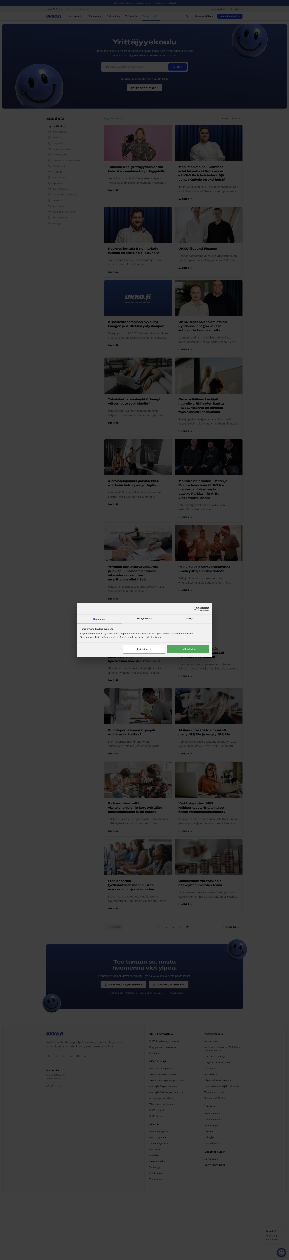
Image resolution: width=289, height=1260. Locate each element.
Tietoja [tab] (189, 618)
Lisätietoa (142, 649)
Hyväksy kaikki (187, 649)
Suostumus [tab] (99, 619)
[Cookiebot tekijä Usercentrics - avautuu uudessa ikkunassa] (196, 608)
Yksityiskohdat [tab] (144, 618)
